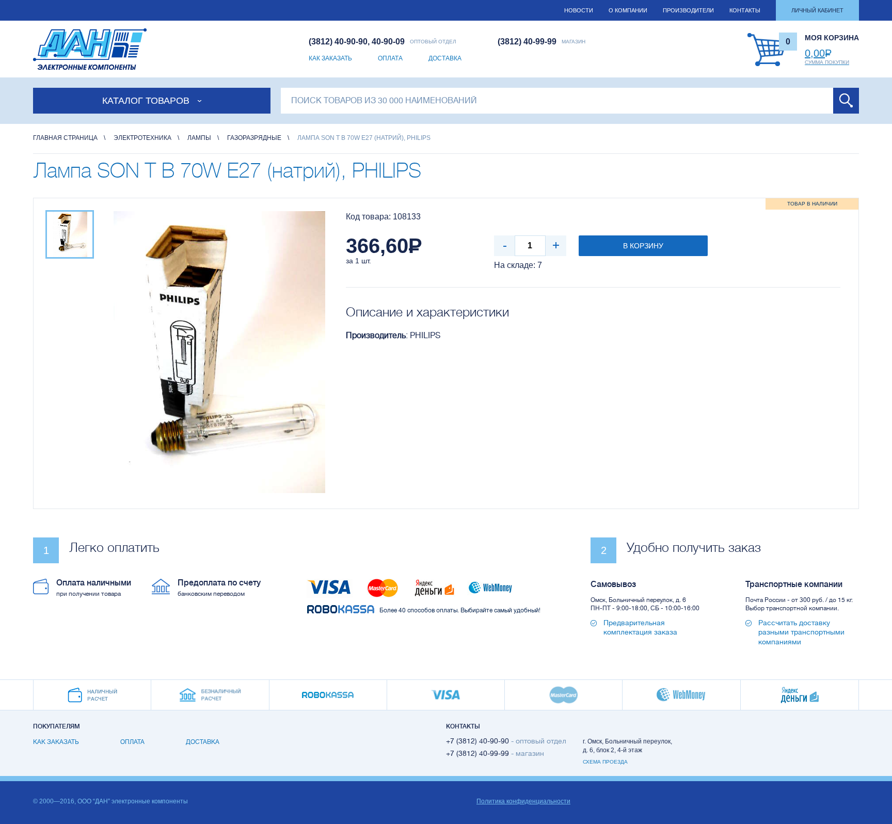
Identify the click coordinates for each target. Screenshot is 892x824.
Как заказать (330, 58)
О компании (628, 10)
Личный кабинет (817, 10)
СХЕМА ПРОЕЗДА (605, 762)
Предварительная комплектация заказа (640, 627)
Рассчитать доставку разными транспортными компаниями (801, 632)
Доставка (444, 58)
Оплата (390, 58)
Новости (578, 10)
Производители (688, 10)
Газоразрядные (254, 137)
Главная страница (65, 137)
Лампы (199, 137)
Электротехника (142, 137)
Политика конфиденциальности (523, 801)
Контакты (744, 10)
